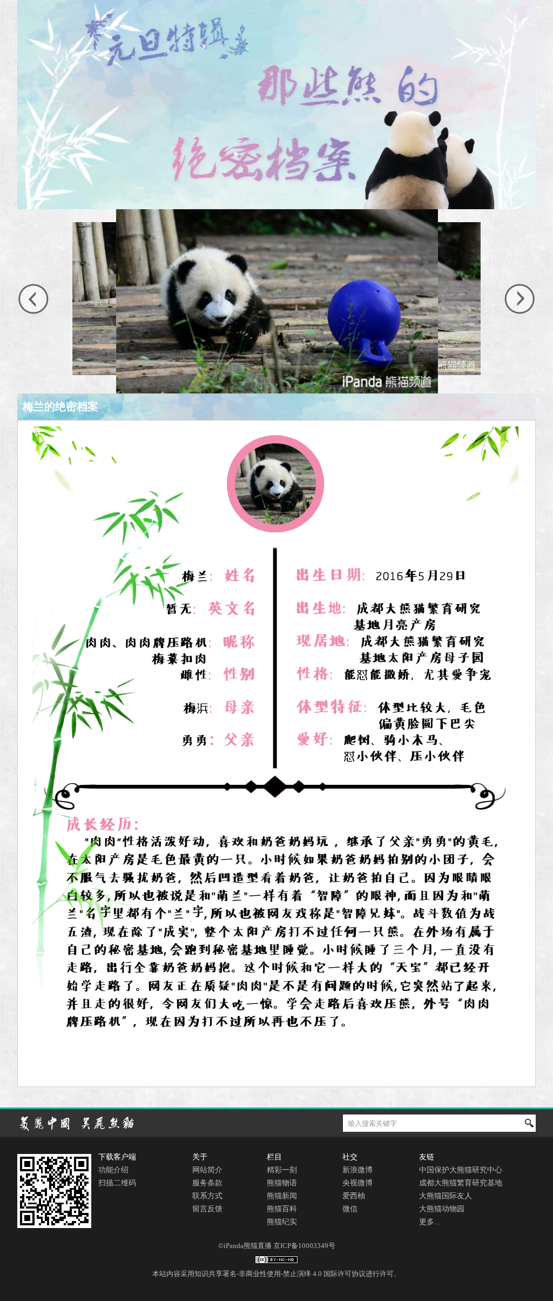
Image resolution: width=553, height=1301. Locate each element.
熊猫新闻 (282, 1196)
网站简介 (207, 1170)
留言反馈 (207, 1209)
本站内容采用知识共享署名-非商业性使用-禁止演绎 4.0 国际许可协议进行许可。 (276, 1274)
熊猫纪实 (282, 1222)
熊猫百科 (282, 1209)
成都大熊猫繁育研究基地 (460, 1183)
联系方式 (207, 1196)
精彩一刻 (282, 1170)
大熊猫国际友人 (445, 1196)
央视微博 (357, 1183)
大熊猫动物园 (441, 1209)
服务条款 (207, 1183)
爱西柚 (353, 1196)
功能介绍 (113, 1170)
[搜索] (529, 1123)
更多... (430, 1222)
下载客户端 (117, 1157)
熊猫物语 (282, 1183)
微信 (350, 1209)
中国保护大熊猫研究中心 (460, 1170)
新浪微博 (357, 1170)
